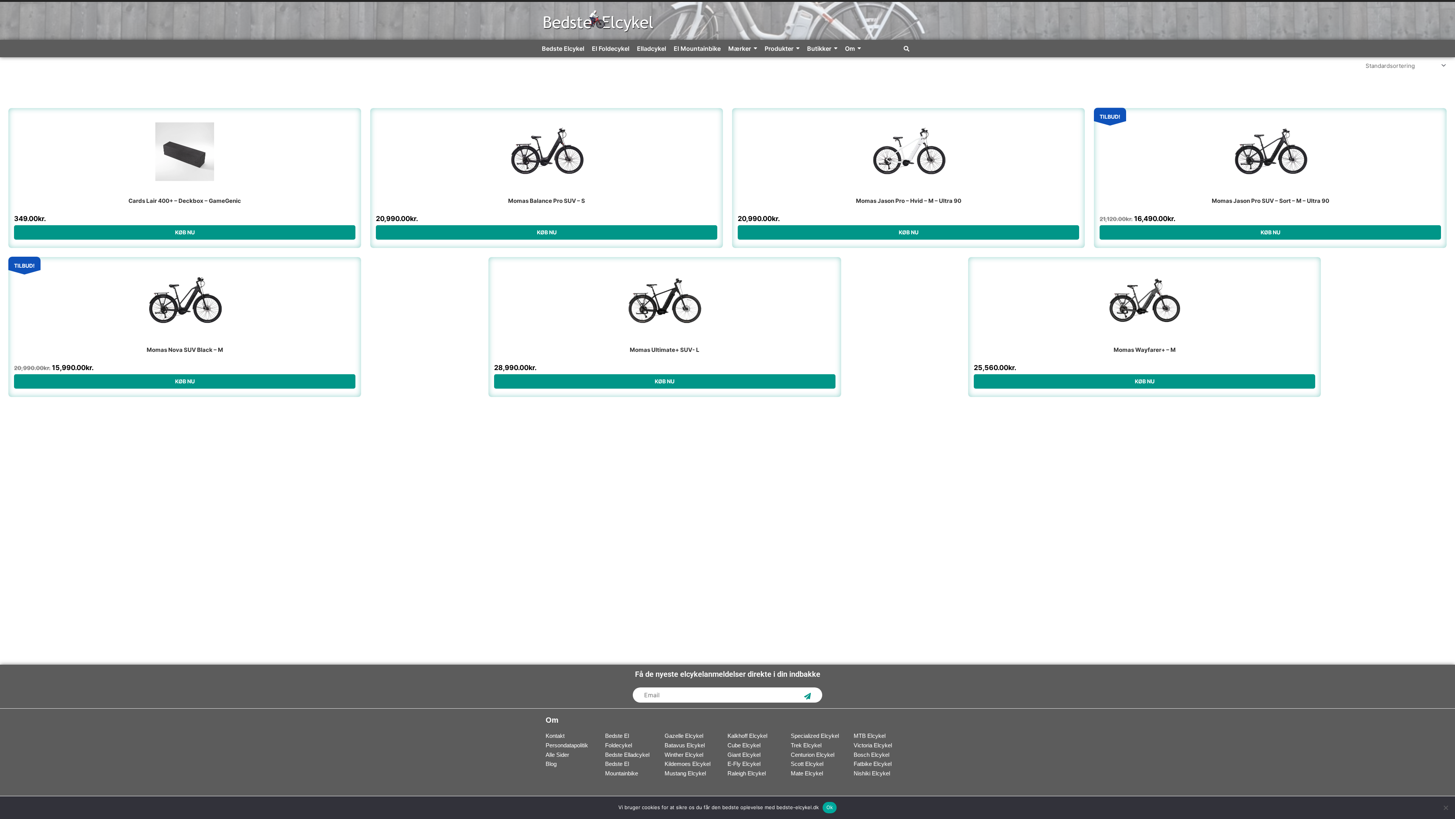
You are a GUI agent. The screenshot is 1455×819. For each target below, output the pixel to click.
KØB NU (185, 232)
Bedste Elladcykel (627, 755)
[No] (1445, 807)
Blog (551, 764)
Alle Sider (557, 755)
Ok (829, 807)
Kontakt (555, 736)
